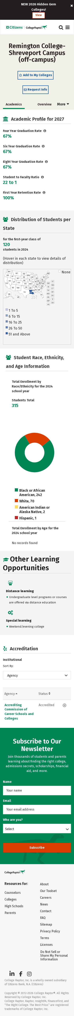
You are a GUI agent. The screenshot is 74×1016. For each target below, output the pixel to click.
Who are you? (13, 820)
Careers (46, 898)
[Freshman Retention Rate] (44, 192)
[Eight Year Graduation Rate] (46, 162)
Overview (44, 104)
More (61, 104)
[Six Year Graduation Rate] (43, 146)
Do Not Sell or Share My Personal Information (54, 955)
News (44, 904)
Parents (10, 913)
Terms (44, 938)
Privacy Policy (50, 931)
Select (9, 829)
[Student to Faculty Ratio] (42, 177)
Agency (12, 675)
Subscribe (37, 847)
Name (7, 782)
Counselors (13, 893)
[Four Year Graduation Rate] (44, 131)
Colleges (11, 899)
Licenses (46, 945)
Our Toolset (48, 891)
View (39, 15)
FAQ (42, 918)
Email (7, 801)
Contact (45, 911)
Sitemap (46, 924)
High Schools (14, 906)
